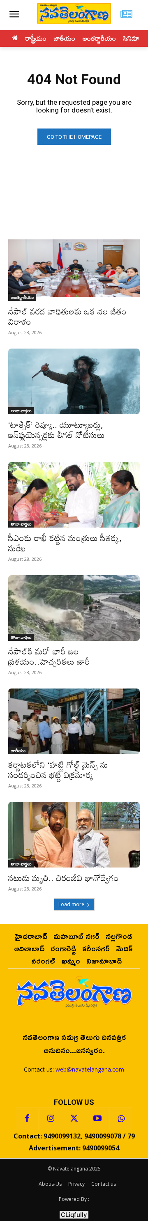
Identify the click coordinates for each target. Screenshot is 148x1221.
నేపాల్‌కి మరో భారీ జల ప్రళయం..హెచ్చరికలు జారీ (49, 656)
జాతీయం (18, 750)
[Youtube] (97, 1118)
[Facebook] (27, 1118)
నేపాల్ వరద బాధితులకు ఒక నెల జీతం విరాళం (67, 316)
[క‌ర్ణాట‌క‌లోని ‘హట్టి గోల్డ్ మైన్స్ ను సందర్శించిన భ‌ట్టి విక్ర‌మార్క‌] (74, 721)
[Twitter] (74, 1118)
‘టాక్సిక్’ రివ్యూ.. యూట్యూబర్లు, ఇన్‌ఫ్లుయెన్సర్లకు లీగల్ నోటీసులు (56, 429)
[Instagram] (50, 1118)
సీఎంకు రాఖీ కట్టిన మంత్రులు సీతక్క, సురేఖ (65, 543)
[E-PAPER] (126, 15)
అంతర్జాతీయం (22, 297)
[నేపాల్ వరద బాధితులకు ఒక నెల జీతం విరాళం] (74, 268)
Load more (71, 904)
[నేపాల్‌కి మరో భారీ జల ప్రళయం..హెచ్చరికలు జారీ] (74, 608)
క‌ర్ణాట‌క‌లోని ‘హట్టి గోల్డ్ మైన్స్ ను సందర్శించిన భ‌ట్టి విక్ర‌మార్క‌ (58, 769)
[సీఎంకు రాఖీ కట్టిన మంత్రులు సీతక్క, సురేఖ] (74, 495)
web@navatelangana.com (90, 1069)
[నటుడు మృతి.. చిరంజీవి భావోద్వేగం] (74, 835)
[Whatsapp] (120, 1118)
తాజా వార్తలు (21, 410)
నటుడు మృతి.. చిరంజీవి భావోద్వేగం (63, 877)
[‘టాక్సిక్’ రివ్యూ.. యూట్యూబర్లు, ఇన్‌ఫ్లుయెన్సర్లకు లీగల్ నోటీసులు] (74, 381)
